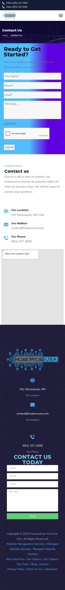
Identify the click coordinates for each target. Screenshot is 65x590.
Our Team (23, 564)
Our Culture (50, 559)
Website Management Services (25, 544)
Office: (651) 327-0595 (17, 3)
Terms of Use (34, 569)
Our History (34, 559)
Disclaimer (51, 569)
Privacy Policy (16, 569)
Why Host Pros (15, 559)
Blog (34, 564)
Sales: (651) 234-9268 (16, 6)
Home (5, 35)
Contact (43, 564)
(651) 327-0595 (32, 445)
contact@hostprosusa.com (32, 413)
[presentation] (27, 134)
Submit (9, 147)
